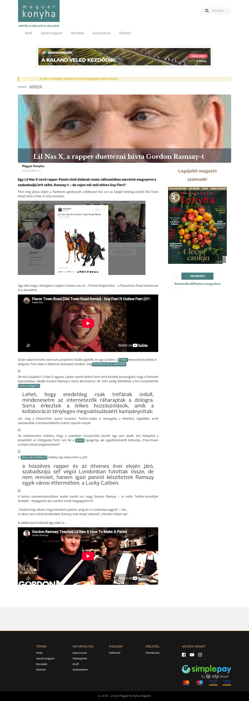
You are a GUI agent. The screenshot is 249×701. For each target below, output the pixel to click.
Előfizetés (114, 653)
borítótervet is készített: (109, 364)
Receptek (77, 33)
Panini (123, 360)
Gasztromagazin (51, 33)
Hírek (28, 33)
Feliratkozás (152, 653)
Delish (80, 440)
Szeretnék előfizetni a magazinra (197, 284)
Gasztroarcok (102, 33)
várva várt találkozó (34, 457)
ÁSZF (76, 664)
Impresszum (80, 653)
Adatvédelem (80, 670)
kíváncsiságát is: (29, 385)
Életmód (125, 33)
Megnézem (197, 276)
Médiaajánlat (80, 658)
